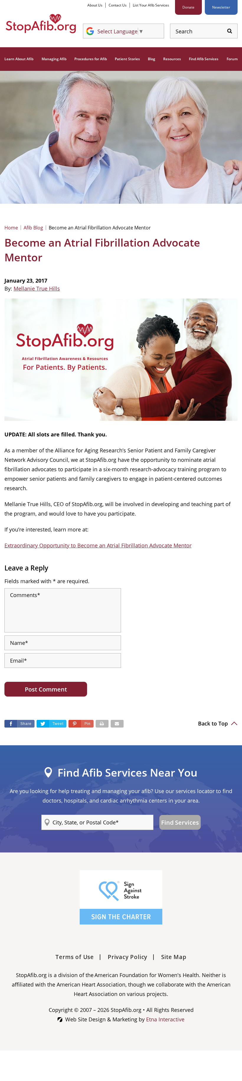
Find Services (180, 822)
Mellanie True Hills (37, 288)
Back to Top (213, 723)
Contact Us (118, 5)
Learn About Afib (18, 58)
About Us (94, 5)
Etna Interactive (165, 1019)
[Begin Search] (229, 31)
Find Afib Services (203, 58)
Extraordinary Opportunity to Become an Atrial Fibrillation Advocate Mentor (98, 545)
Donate (188, 7)
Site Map (173, 957)
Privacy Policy (127, 957)
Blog (151, 58)
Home (11, 227)
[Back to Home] (40, 23)
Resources (172, 58)
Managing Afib (54, 58)
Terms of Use (74, 957)
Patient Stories (127, 58)
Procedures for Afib (90, 58)
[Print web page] (102, 724)
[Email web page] (117, 724)
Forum (232, 58)
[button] (81, 724)
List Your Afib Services (151, 5)
